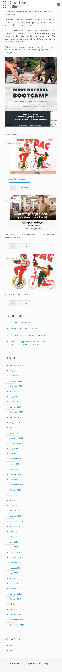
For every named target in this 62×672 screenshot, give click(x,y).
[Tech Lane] (14, 4)
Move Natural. (27, 25)
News (12, 650)
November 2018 (16, 557)
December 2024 (16, 386)
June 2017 (14, 609)
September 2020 (17, 495)
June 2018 (14, 573)
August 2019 (15, 526)
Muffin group (47, 663)
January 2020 (15, 510)
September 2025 (17, 365)
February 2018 (16, 588)
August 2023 (15, 422)
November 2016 (16, 619)
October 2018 (15, 562)
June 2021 (14, 469)
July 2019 (13, 531)
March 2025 (15, 375)
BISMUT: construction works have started (29, 335)
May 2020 (14, 505)
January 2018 (15, 594)
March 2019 (15, 552)
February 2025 (16, 381)
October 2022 (15, 443)
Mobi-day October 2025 (15, 179)
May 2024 (14, 396)
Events (13, 645)
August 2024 (15, 391)
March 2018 (15, 583)
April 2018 (14, 578)
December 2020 (16, 479)
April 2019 (14, 547)
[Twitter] (31, 667)
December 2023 (16, 412)
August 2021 (15, 464)
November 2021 (16, 458)
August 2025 (15, 370)
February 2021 (16, 474)
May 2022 (14, 448)
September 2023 (17, 417)
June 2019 (14, 536)
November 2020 (16, 484)
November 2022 (16, 438)
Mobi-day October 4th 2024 (16, 294)
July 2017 (13, 604)
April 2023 (14, 427)
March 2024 (15, 401)
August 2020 (15, 500)
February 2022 (16, 453)
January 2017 (15, 614)
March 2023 (15, 433)
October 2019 (15, 516)
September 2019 (17, 521)
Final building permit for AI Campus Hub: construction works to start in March (28, 343)
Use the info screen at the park (24, 328)
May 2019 (14, 542)
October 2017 (15, 599)
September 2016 (17, 625)
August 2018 (15, 568)
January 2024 (15, 407)
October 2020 (15, 490)
